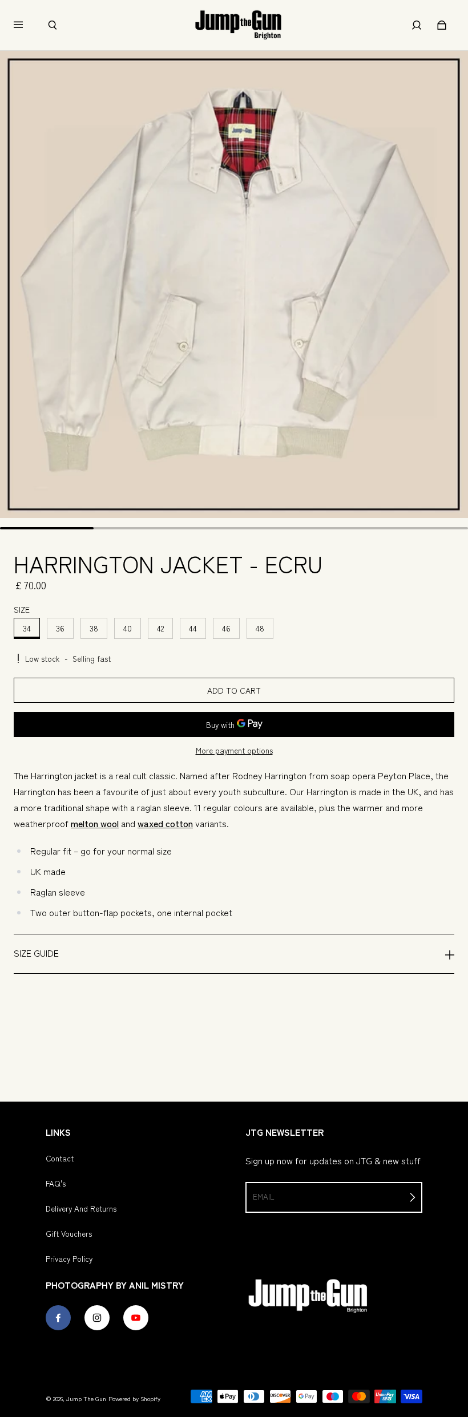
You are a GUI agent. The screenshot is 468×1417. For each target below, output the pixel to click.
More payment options (234, 750)
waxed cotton (165, 823)
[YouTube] (135, 1317)
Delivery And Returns (81, 1208)
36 (60, 628)
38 (94, 628)
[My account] (416, 25)
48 (260, 628)
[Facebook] (58, 1317)
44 (193, 628)
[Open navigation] (26, 25)
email (263, 1196)
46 (226, 628)
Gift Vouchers (69, 1233)
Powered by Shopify (134, 1398)
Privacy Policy (69, 1258)
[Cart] (441, 25)
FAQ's (56, 1183)
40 (127, 628)
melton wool (95, 823)
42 (160, 628)
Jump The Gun (86, 1398)
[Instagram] (97, 1317)
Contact (60, 1158)
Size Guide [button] (36, 952)
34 (27, 628)
